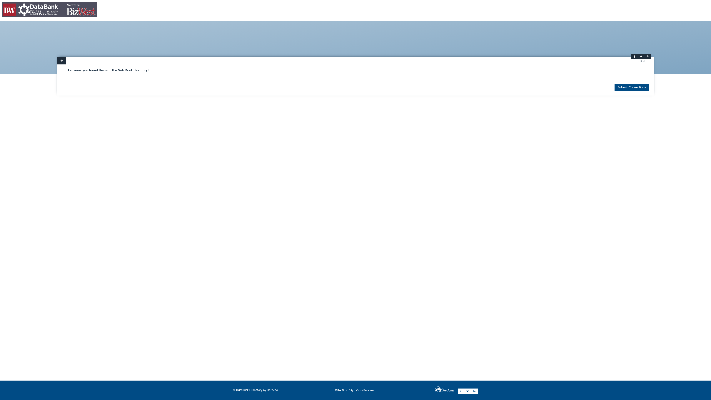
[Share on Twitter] (641, 56)
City (351, 390)
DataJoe (272, 390)
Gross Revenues (365, 390)
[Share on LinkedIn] (648, 56)
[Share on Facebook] (634, 56)
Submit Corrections (632, 87)
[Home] (49, 10)
